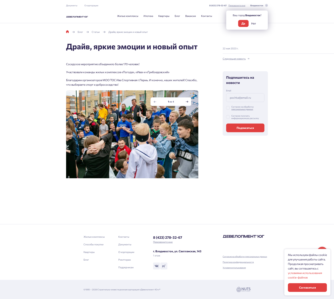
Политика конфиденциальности (238, 262)
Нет (253, 23)
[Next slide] (187, 101)
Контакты (206, 15)
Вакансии (190, 15)
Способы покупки (94, 244)
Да (243, 23)
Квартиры (163, 15)
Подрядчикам (126, 267)
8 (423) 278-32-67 (218, 5)
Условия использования (234, 267)
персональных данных (242, 109)
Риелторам (124, 259)
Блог (177, 15)
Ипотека (148, 15)
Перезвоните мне (236, 5)
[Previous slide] (155, 101)
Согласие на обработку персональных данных (245, 256)
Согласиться (307, 287)
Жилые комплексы (127, 15)
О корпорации (91, 5)
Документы (71, 5)
